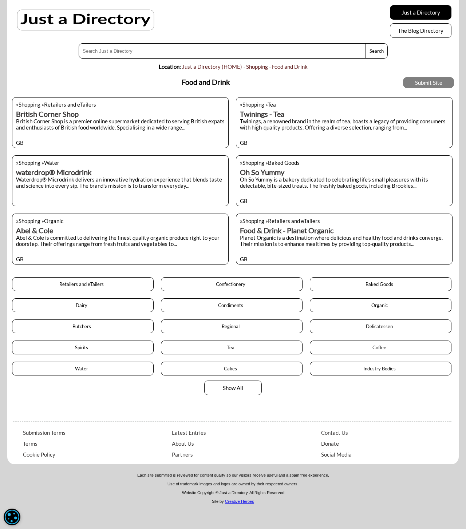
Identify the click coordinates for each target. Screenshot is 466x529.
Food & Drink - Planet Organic (286, 230)
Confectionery (232, 284)
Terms (30, 443)
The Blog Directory (420, 30)
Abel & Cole (34, 230)
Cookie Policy (39, 454)
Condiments (231, 305)
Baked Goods (380, 284)
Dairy (83, 305)
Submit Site (428, 82)
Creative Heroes (239, 501)
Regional (232, 326)
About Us (183, 443)
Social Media (336, 454)
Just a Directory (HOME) (212, 66)
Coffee (380, 347)
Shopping (257, 66)
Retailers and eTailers (82, 284)
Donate (330, 443)
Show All (233, 388)
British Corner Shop (47, 114)
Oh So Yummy (262, 172)
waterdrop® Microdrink (53, 172)
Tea (232, 347)
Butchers (82, 326)
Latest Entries (189, 432)
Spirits (82, 347)
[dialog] (12, 517)
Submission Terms (44, 432)
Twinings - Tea (262, 114)
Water (82, 368)
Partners (182, 454)
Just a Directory (421, 12)
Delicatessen (380, 326)
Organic (380, 305)
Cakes (231, 368)
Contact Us (334, 432)
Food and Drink (290, 66)
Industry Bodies (380, 368)
